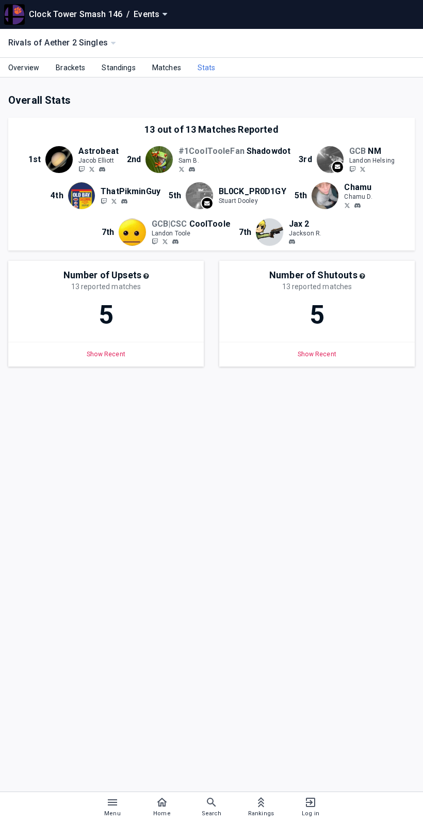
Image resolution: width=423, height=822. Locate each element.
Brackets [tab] (70, 68)
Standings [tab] (118, 68)
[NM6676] (363, 169)
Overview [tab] (23, 68)
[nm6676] (352, 169)
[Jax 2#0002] (292, 242)
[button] (146, 276)
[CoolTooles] (165, 242)
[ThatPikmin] (114, 201)
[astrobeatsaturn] (102, 169)
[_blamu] (347, 205)
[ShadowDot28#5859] (192, 169)
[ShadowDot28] (181, 169)
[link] (102, 169)
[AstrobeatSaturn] (81, 169)
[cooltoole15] (155, 242)
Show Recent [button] (106, 354)
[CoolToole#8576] (175, 242)
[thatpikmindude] (104, 201)
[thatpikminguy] (124, 201)
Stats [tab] (207, 68)
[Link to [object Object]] (61, 159)
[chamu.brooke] (357, 205)
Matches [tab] (166, 68)
